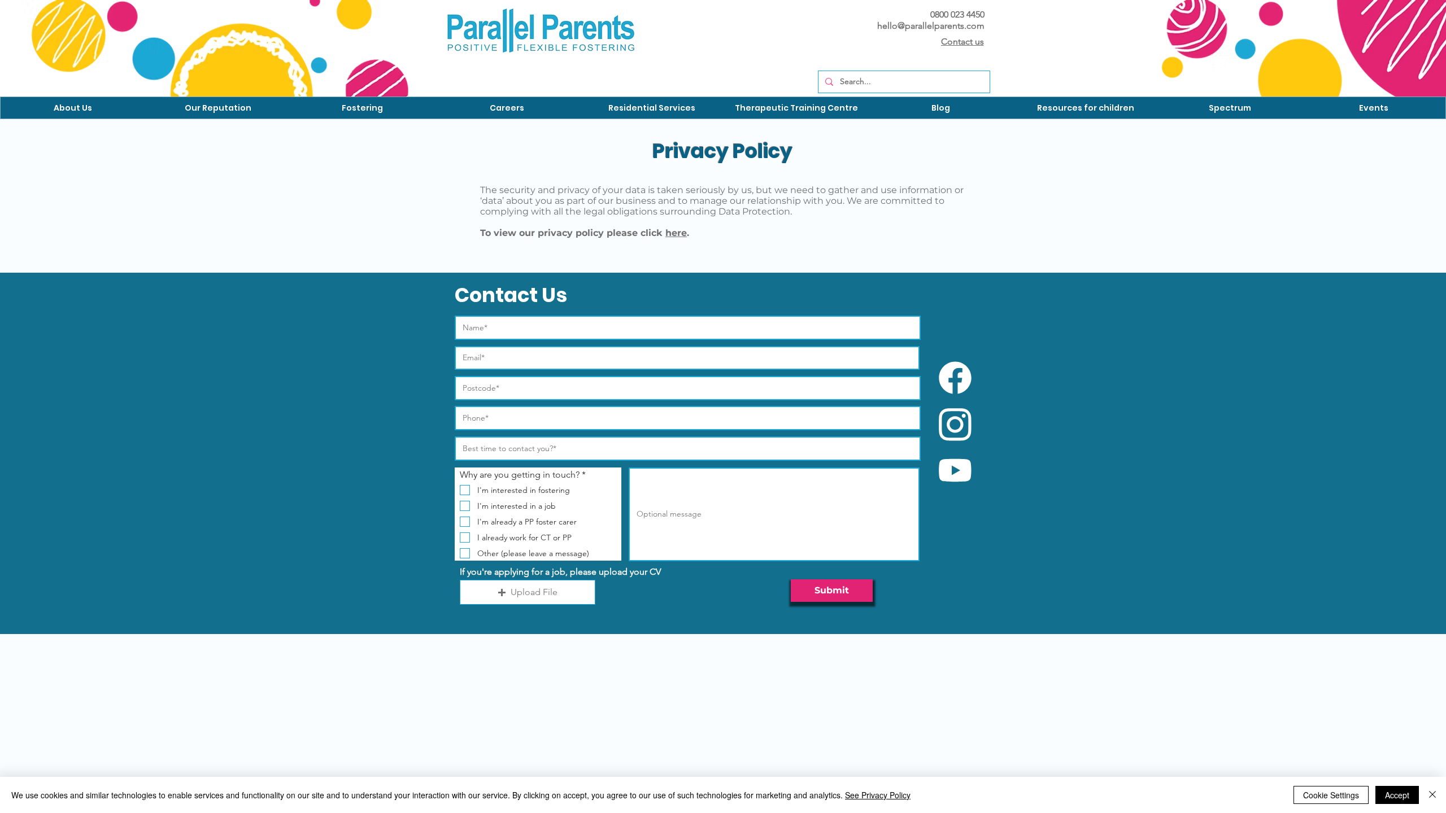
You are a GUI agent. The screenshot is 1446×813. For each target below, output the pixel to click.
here (676, 233)
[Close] (1432, 795)
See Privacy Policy (878, 795)
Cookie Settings (1331, 795)
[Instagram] (955, 424)
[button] (73, 108)
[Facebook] (955, 377)
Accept (1397, 795)
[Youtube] (955, 470)
